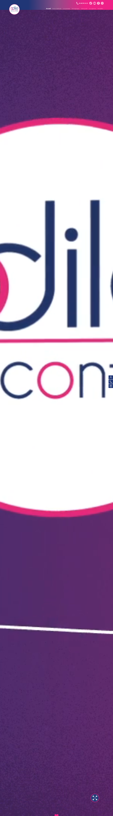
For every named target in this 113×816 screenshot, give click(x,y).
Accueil (48, 9)
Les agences (92, 9)
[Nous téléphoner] (111, 382)
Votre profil (84, 9)
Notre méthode (56, 9)
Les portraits (66, 9)
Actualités (100, 9)
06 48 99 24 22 (83, 3)
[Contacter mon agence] (111, 377)
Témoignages (75, 9)
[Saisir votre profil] (111, 386)
